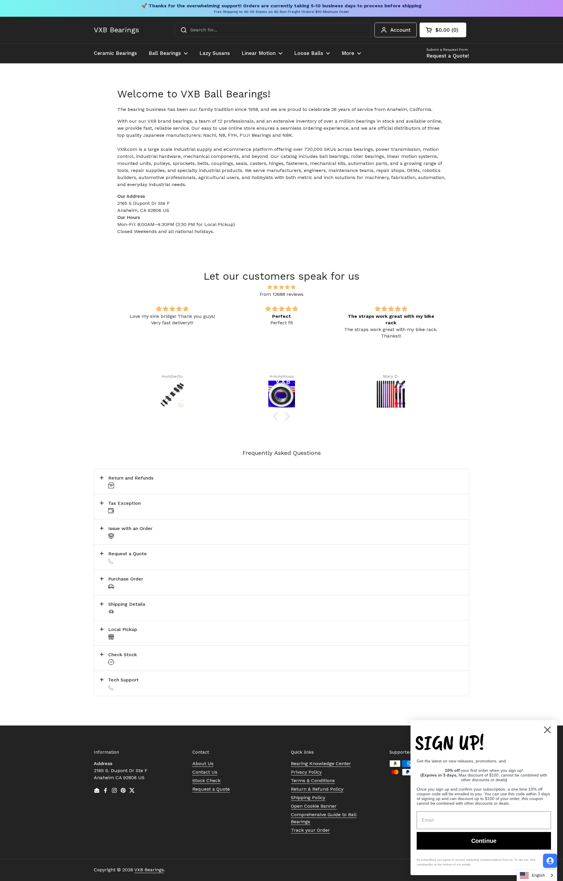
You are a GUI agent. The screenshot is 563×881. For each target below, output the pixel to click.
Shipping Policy (308, 797)
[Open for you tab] (550, 861)
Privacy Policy (306, 772)
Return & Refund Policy (317, 789)
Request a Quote (211, 789)
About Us (202, 763)
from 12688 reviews (281, 294)
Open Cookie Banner (314, 806)
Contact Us (204, 772)
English (538, 875)
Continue (483, 841)
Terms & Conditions (313, 780)
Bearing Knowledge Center (321, 763)
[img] (281, 287)
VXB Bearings (116, 29)
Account (400, 30)
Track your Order (310, 830)
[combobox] (272, 30)
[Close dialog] (547, 730)
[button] (443, 30)
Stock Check (206, 780)
